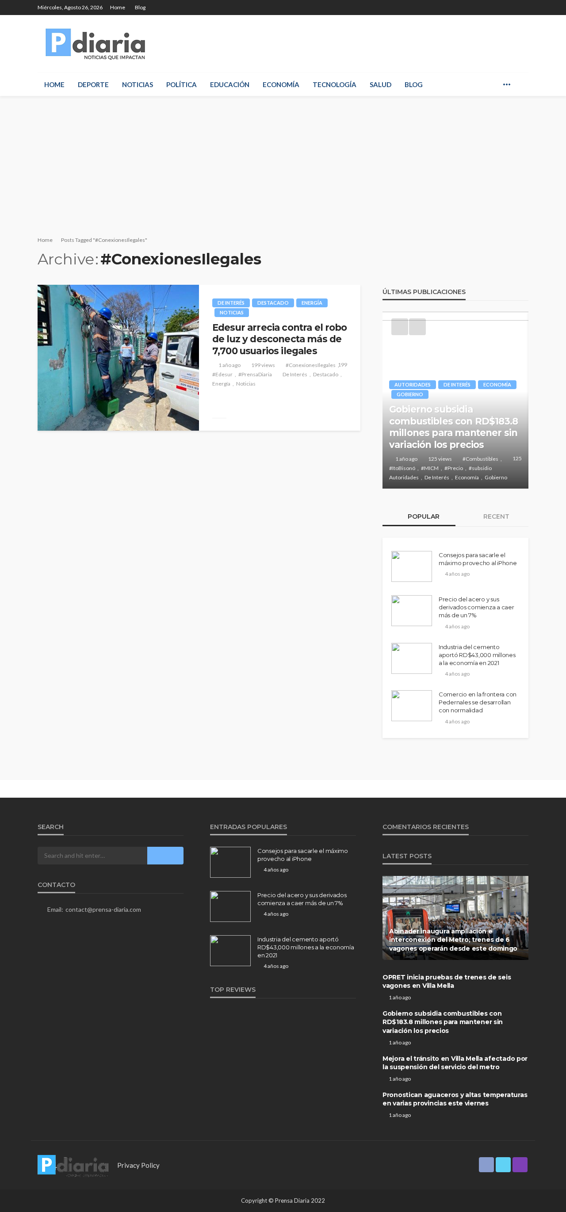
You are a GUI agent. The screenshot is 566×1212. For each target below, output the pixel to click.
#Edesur (222, 374)
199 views (263, 365)
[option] (455, 400)
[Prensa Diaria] (97, 44)
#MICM (430, 468)
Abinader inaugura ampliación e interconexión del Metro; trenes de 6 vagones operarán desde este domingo (453, 939)
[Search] (520, 84)
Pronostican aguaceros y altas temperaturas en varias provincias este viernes (454, 1099)
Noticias (137, 84)
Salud (380, 84)
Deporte (93, 84)
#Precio (453, 468)
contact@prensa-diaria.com (103, 909)
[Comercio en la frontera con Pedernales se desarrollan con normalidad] (411, 705)
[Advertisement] (283, 162)
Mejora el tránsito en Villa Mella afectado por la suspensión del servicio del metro (455, 1063)
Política (181, 84)
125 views (440, 458)
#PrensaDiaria (255, 374)
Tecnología (334, 84)
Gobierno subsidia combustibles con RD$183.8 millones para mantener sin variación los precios (453, 427)
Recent (495, 516)
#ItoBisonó (402, 468)
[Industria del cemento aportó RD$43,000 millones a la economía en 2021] (411, 658)
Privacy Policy (138, 1165)
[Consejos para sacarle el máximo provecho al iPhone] (411, 566)
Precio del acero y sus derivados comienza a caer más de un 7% (476, 607)
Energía (312, 303)
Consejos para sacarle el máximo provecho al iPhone (478, 558)
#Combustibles (480, 458)
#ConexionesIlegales (311, 365)
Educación (229, 84)
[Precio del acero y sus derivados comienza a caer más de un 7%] (411, 610)
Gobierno (410, 394)
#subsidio (480, 468)
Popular (423, 516)
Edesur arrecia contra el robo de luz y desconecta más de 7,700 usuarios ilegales (279, 339)
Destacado (273, 303)
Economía (281, 84)
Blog (140, 7)
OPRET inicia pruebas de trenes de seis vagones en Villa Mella (446, 981)
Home (117, 7)
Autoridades (412, 384)
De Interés (231, 303)
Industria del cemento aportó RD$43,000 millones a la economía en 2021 (477, 654)
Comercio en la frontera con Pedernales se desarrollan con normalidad (477, 702)
